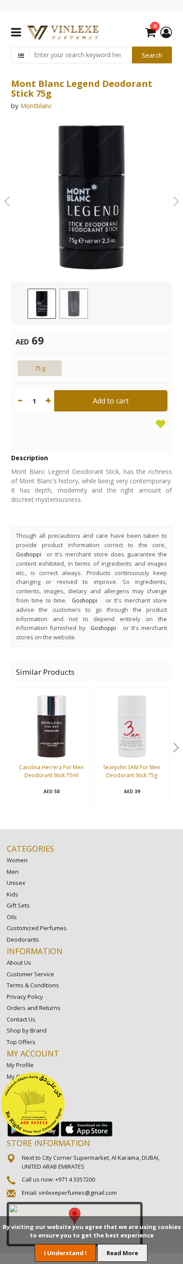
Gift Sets (18, 905)
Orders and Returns (33, 1008)
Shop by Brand (27, 1030)
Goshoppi (28, 554)
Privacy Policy (25, 997)
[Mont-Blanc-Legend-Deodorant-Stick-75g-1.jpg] (41, 303)
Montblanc (36, 105)
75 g (40, 368)
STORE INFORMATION (48, 1143)
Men (13, 872)
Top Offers (21, 1042)
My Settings (22, 1099)
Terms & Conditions (33, 985)
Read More (122, 1253)
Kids (12, 894)
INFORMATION (35, 951)
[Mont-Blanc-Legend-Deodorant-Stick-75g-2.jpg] (73, 303)
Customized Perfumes (37, 928)
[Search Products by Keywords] (20, 55)
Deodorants (23, 939)
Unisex (16, 883)
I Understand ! (65, 1253)
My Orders (21, 1076)
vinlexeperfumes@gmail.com (78, 1193)
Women (17, 860)
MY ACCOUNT (33, 1053)
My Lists (17, 1088)
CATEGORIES (30, 848)
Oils (12, 917)
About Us (19, 963)
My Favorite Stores (32, 1110)
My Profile (20, 1065)
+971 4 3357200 (75, 1179)
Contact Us (21, 1019)
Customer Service (30, 974)
